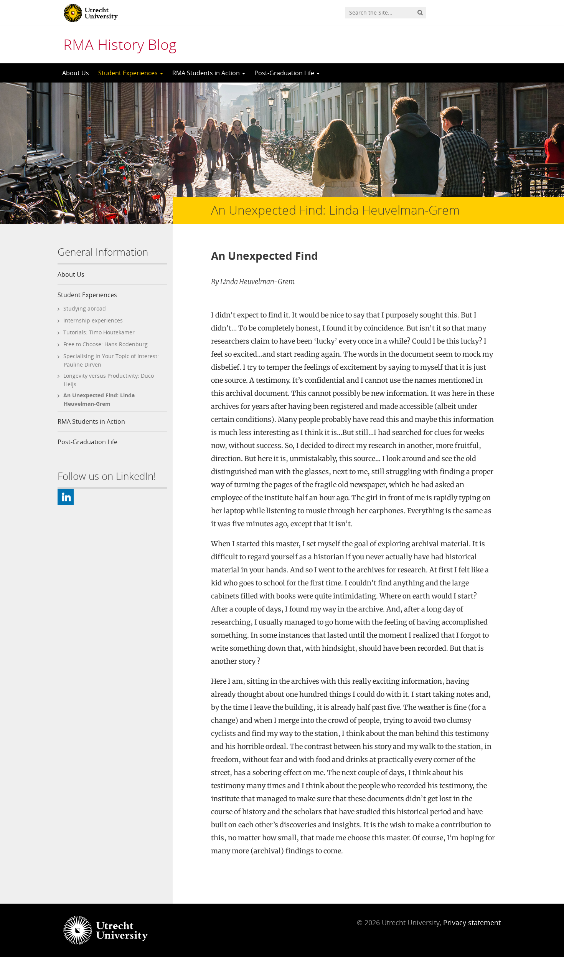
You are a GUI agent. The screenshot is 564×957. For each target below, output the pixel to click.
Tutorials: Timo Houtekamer (99, 332)
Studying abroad (84, 308)
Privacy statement (472, 922)
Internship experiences (93, 320)
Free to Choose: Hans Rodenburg (105, 344)
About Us (75, 73)
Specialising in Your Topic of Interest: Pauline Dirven (111, 360)
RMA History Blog (119, 44)
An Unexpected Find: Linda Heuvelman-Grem (99, 399)
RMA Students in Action (206, 73)
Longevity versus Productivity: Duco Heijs (108, 380)
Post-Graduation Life (285, 73)
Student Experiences (128, 73)
